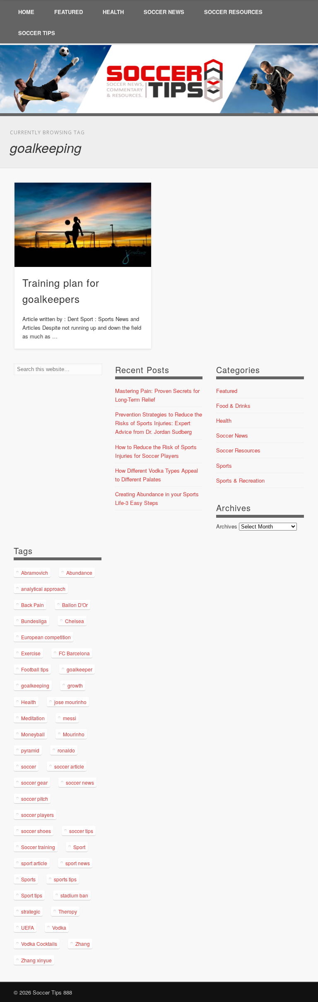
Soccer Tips (36, 33)
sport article (34, 862)
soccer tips (81, 830)
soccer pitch (34, 798)
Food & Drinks (233, 405)
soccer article (69, 766)
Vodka (59, 927)
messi (69, 717)
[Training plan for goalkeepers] (83, 225)
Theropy (67, 911)
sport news (77, 862)
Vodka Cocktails (39, 943)
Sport (79, 846)
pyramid (30, 750)
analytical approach (43, 588)
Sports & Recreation (240, 480)
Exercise (31, 653)
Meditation (33, 717)
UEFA (27, 927)
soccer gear (34, 782)
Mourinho (73, 734)
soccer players (37, 814)
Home (26, 12)
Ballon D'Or (75, 604)
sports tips (65, 879)
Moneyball (33, 734)
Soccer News (164, 12)
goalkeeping (35, 685)
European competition (46, 636)
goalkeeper (79, 669)
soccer (28, 766)
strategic (30, 911)
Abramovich (34, 572)
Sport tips (31, 895)
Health (113, 12)
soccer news (80, 782)
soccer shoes (36, 830)
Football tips (34, 669)
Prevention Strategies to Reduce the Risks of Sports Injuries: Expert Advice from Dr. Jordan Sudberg (158, 423)
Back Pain (32, 604)
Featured (68, 12)
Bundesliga (34, 620)
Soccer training (38, 846)
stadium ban (74, 895)
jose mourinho (70, 701)
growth (75, 685)
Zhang (82, 943)
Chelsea (74, 620)
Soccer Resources (233, 12)
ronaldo (66, 750)
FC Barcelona (74, 653)
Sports (224, 465)
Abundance (79, 572)
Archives (226, 526)
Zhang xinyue (36, 960)
